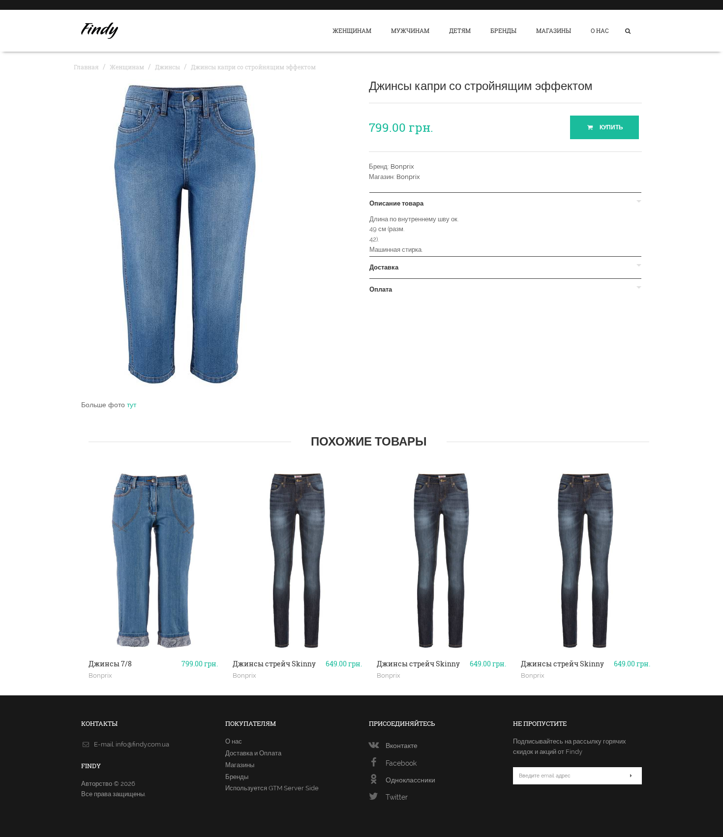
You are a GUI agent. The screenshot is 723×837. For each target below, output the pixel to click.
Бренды (503, 30)
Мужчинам (410, 30)
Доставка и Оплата (253, 753)
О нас (600, 30)
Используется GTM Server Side (272, 788)
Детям (460, 30)
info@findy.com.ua (142, 744)
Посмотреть (153, 650)
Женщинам (351, 30)
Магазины (553, 30)
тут (131, 405)
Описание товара (396, 203)
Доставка (383, 267)
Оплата (380, 289)
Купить (610, 127)
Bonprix (402, 166)
